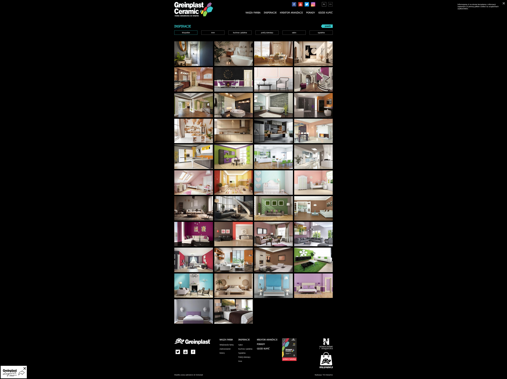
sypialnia (321, 32)
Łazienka (192, 53)
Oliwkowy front (192, 105)
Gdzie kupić (325, 12)
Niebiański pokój (272, 182)
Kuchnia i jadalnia (245, 349)
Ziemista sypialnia (232, 311)
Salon (240, 344)
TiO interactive (328, 375)
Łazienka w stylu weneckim (192, 79)
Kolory (222, 353)
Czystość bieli (272, 157)
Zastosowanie (225, 349)
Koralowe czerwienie (232, 234)
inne (213, 32)
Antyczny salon (272, 234)
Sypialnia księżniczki (192, 182)
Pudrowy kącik (272, 79)
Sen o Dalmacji (272, 286)
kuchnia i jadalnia (240, 32)
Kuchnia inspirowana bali (192, 131)
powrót (328, 26)
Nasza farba (226, 339)
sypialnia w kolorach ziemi (232, 286)
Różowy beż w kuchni (232, 131)
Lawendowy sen (312, 286)
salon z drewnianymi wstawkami (192, 208)
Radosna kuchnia (192, 157)
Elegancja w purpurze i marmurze (312, 79)
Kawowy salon (272, 260)
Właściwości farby (227, 344)
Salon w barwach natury (272, 208)
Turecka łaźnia (232, 105)
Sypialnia (192, 311)
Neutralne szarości (312, 157)
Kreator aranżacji (291, 12)
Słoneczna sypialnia (232, 182)
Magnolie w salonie (192, 234)
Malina (192, 260)
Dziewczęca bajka (312, 182)
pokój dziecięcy (267, 32)
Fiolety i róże (312, 234)
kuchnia (232, 157)
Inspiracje (270, 12)
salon (294, 32)
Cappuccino (312, 208)
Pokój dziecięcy (244, 357)
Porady (310, 12)
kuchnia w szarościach (272, 131)
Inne (240, 361)
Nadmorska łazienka (272, 105)
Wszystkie (186, 32)
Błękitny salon (192, 286)
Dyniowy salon (232, 260)
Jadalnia (272, 53)
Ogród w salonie (312, 260)
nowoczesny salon (232, 208)
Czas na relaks (232, 79)
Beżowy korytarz (312, 53)
